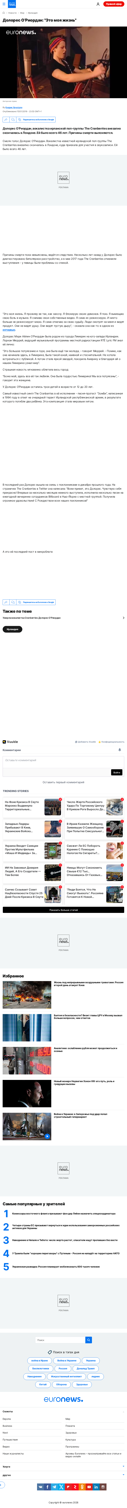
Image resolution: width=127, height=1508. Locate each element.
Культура (70, 1439)
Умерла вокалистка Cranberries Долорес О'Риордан (32, 617)
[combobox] (63, 1340)
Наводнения (34, 1376)
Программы (72, 1446)
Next (5, 1432)
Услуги (6, 1466)
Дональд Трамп (86, 1368)
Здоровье (82, 1384)
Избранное (13, 976)
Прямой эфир (114, 3)
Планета (70, 1425)
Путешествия (10, 1439)
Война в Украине (66, 1360)
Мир (22, 13)
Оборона (61, 1384)
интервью (9, 329)
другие (7, 1475)
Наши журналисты (13, 1453)
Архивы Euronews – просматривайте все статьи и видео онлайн (93, 1455)
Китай (43, 1384)
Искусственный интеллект (66, 1376)
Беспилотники (40, 1368)
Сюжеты (8, 1411)
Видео (6, 1446)
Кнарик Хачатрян (13, 107)
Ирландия (33, 13)
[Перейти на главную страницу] (12, 4)
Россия (63, 1368)
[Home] (4, 13)
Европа (7, 1418)
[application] (63, 62)
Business (7, 1425)
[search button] (88, 1340)
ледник (95, 1376)
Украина (91, 1360)
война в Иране (39, 1360)
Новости (12, 13)
